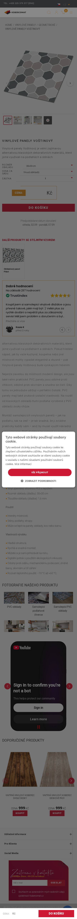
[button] (38, 481)
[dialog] (38, 460)
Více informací (23, 464)
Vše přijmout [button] (39, 472)
